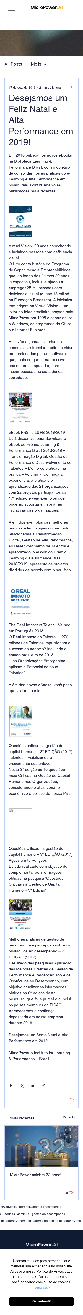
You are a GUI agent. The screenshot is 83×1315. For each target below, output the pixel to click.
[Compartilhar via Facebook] (11, 1085)
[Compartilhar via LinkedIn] (32, 1085)
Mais (36, 64)
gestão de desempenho (48, 1214)
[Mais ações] (71, 87)
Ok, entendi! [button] (41, 1301)
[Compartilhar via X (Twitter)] (21, 1085)
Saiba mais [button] (41, 1288)
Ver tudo (69, 1117)
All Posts (13, 64)
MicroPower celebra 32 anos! (35, 1174)
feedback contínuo (16, 1214)
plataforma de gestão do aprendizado (54, 1220)
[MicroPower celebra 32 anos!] (41, 1146)
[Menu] (11, 13)
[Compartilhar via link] (43, 1085)
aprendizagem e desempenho (40, 1206)
